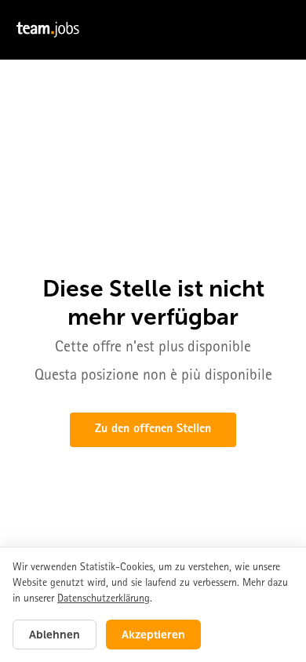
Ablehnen (54, 634)
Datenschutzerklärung (103, 599)
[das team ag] (153, 30)
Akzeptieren (153, 634)
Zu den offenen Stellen (153, 430)
